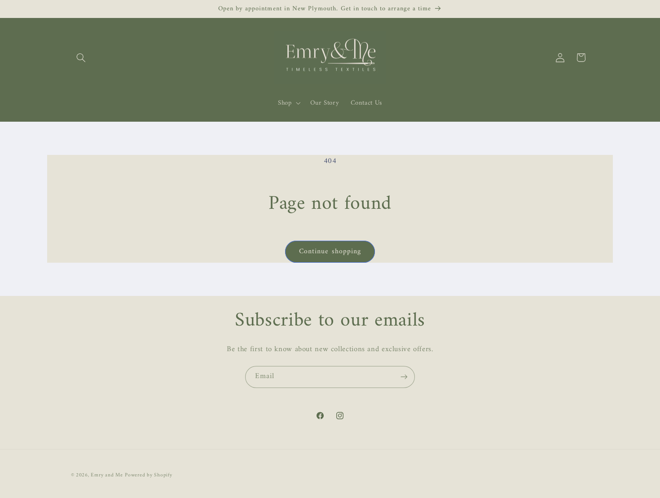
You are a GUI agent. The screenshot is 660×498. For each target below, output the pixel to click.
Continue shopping (330, 251)
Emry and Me (107, 475)
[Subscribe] (404, 377)
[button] (81, 57)
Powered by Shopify (148, 475)
